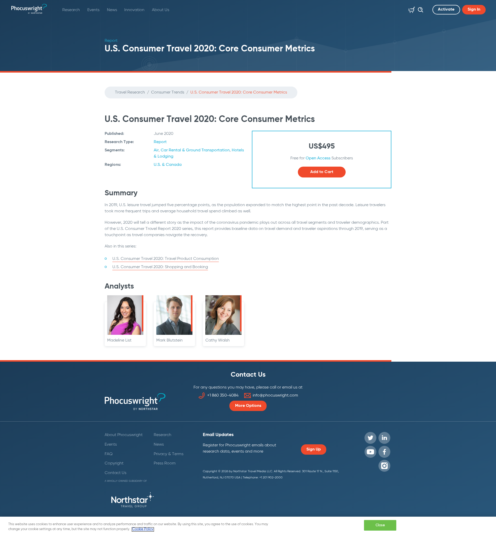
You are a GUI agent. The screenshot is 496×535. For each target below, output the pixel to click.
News (112, 10)
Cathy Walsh (217, 340)
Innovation (134, 10)
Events (93, 10)
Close (380, 525)
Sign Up (313, 449)
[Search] (419, 9)
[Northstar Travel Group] (132, 501)
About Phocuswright (124, 435)
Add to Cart (321, 172)
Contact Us (115, 473)
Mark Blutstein (169, 340)
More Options (248, 406)
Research (71, 10)
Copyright (114, 463)
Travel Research (130, 92)
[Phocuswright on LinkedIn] (384, 438)
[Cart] (411, 9)
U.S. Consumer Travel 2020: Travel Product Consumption (165, 259)
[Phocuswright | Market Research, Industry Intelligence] (29, 9)
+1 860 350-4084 (222, 395)
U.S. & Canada (168, 165)
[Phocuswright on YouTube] (370, 452)
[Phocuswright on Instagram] (384, 466)
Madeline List (119, 340)
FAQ (109, 454)
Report (160, 142)
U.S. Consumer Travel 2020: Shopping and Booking (160, 267)
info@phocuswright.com (275, 395)
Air (156, 150)
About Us (160, 10)
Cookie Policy (142, 529)
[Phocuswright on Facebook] (384, 452)
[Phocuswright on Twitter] (370, 438)
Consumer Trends (167, 92)
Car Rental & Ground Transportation (195, 150)
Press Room (165, 463)
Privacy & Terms (168, 454)
